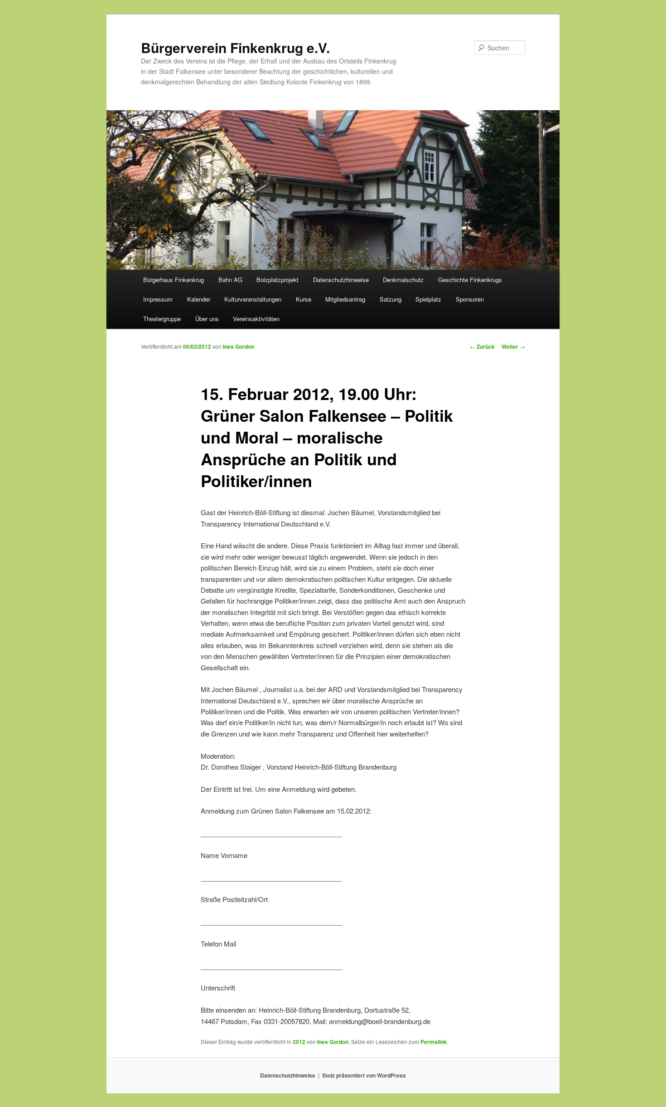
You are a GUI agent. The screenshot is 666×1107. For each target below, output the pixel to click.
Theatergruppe (162, 318)
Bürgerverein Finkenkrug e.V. (235, 47)
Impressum (158, 299)
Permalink (433, 1042)
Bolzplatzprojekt (277, 279)
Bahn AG (230, 279)
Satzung (390, 299)
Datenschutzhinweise (341, 279)
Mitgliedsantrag (345, 299)
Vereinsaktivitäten (256, 318)
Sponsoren (470, 299)
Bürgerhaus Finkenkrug (173, 279)
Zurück (482, 346)
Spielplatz (428, 299)
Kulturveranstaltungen (252, 299)
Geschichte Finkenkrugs (470, 279)
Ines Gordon (238, 346)
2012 (299, 1042)
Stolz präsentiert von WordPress (364, 1075)
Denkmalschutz (403, 279)
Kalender (198, 299)
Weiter (513, 346)
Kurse (303, 299)
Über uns (207, 318)
